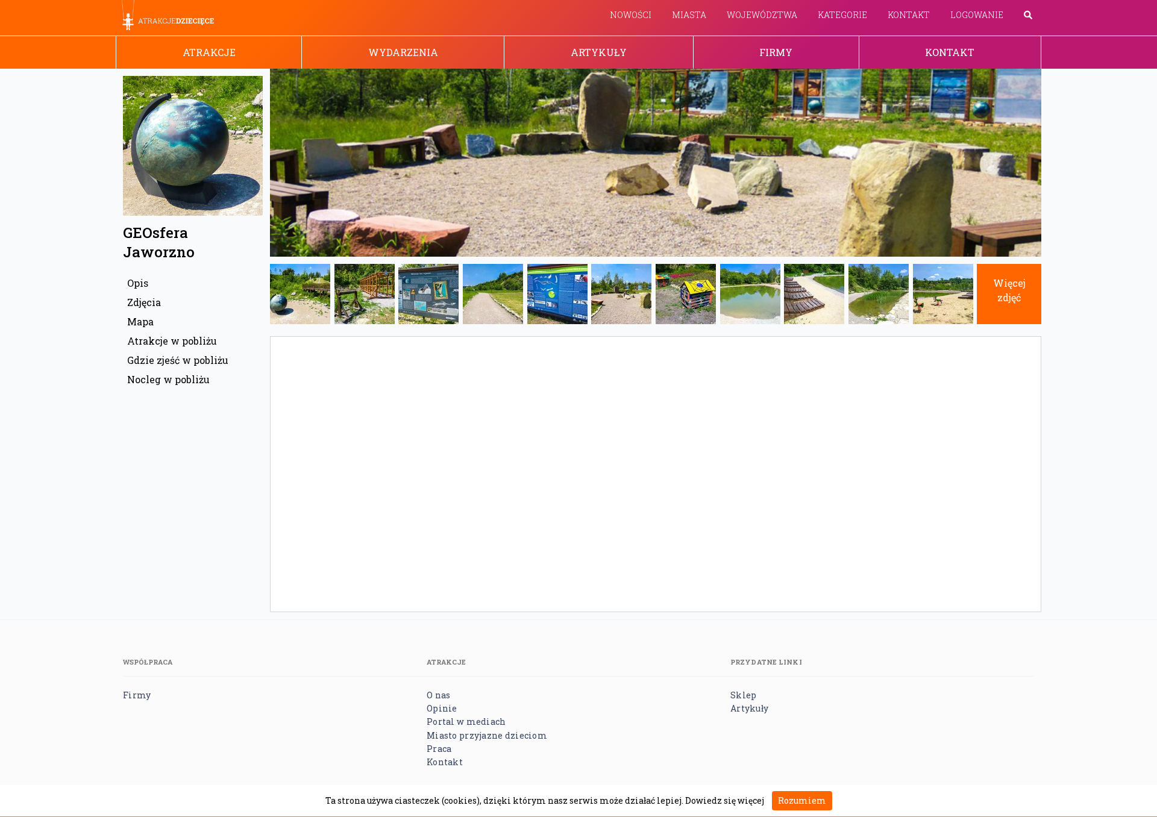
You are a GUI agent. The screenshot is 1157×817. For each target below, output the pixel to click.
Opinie (442, 708)
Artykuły (599, 52)
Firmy (775, 52)
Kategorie (842, 14)
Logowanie (976, 14)
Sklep (743, 695)
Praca (439, 748)
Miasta (689, 14)
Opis (137, 283)
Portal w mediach (466, 721)
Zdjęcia (144, 302)
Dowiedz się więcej (724, 800)
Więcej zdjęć (1009, 290)
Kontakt (909, 14)
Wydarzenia (403, 52)
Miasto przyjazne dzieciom (487, 735)
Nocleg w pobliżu (168, 379)
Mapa (140, 321)
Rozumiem (802, 800)
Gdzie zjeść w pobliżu (177, 360)
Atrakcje (209, 52)
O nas (438, 695)
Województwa (762, 14)
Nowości (630, 14)
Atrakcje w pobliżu (172, 340)
